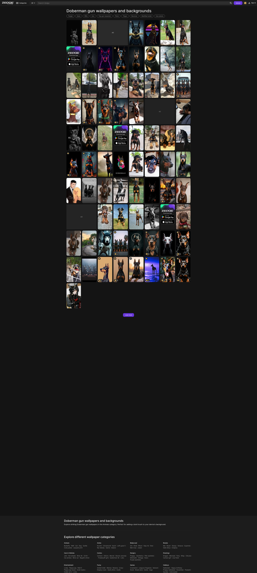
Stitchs (106, 556)
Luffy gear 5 (121, 546)
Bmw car (76, 558)
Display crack (101, 570)
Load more (128, 315)
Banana (115, 568)
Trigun (125, 16)
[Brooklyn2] (105, 216)
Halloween (166, 568)
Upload (238, 3)
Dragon (165, 556)
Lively (66, 568)
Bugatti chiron (84, 558)
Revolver (134, 16)
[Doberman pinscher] (167, 32)
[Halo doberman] (136, 243)
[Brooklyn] (183, 216)
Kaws (146, 558)
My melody (101, 548)
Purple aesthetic (135, 560)
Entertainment (68, 565)
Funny (99, 565)
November (180, 570)
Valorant (155, 568)
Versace (180, 546)
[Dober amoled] (167, 243)
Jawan (140, 548)
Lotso (75, 572)
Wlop (182, 556)
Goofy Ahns (111, 570)
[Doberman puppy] (152, 137)
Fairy (178, 556)
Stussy (174, 546)
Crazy (121, 568)
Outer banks (81, 570)
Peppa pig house (70, 570)
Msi (164, 546)
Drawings (166, 553)
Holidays (166, 565)
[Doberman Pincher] (105, 190)
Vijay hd (146, 546)
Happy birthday (176, 568)
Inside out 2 (68, 572)
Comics (99, 553)
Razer (169, 546)
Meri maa (133, 548)
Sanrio (108, 548)
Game (146, 570)
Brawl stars (139, 570)
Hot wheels (72, 556)
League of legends (145, 568)
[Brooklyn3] (183, 190)
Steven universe (120, 556)
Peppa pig (72, 568)
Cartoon (99, 556)
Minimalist (133, 558)
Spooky (165, 572)
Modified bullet (147, 16)
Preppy (132, 556)
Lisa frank (175, 558)
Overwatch (134, 568)
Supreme (187, 546)
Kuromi (99, 546)
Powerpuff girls (103, 558)
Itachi (114, 546)
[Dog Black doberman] (89, 269)
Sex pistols (159, 16)
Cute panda (68, 548)
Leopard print (78, 548)
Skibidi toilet (101, 568)
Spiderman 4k (114, 558)
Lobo (122, 558)
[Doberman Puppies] (167, 137)
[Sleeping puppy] (183, 111)
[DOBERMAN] (152, 59)
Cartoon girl (167, 558)
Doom (132, 570)
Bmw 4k (80, 556)
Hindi (135, 546)
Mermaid (172, 556)
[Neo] (73, 111)
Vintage (140, 558)
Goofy (119, 570)
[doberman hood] (105, 243)
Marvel (112, 556)
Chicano (188, 556)
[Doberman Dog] (152, 164)
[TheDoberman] (73, 190)
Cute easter (173, 572)
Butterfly (67, 546)
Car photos (68, 558)
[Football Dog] (136, 216)
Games (132, 565)
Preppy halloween (169, 570)
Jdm (65, 556)
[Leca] (105, 137)
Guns (78, 16)
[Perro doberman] (89, 243)
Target (70, 16)
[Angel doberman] (89, 137)
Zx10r (86, 556)
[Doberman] (89, 32)
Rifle (86, 16)
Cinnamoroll (107, 546)
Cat (76, 546)
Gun (93, 16)
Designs (133, 553)
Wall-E (80, 568)
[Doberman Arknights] (73, 295)
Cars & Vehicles (69, 553)
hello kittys (166, 548)
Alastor (113, 548)
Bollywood (133, 543)
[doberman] (73, 32)
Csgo (151, 570)
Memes (109, 568)
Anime (99, 543)
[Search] (231, 3)
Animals (66, 543)
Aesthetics (139, 556)
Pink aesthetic (149, 556)
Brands (165, 543)
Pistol (117, 16)
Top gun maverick (105, 16)
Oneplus (174, 548)
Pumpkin (188, 570)
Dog (80, 546)
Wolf (72, 546)
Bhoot (140, 546)
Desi (151, 546)
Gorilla (85, 546)
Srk (131, 546)
